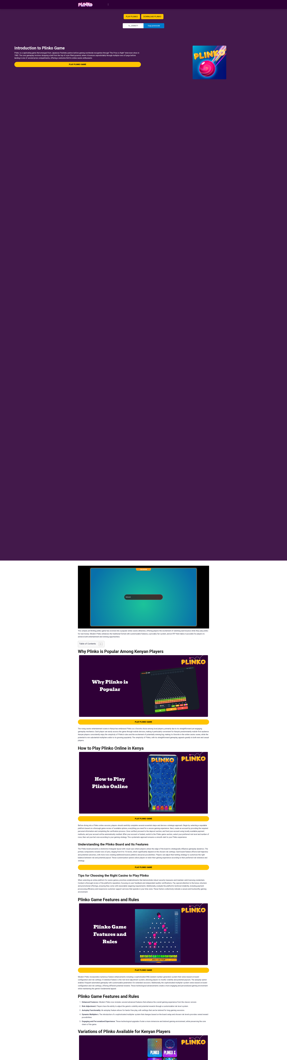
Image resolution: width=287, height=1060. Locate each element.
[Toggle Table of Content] (99, 644)
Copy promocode (154, 26)
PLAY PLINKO (132, 16)
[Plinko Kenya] (85, 4)
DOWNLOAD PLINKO (152, 16)
